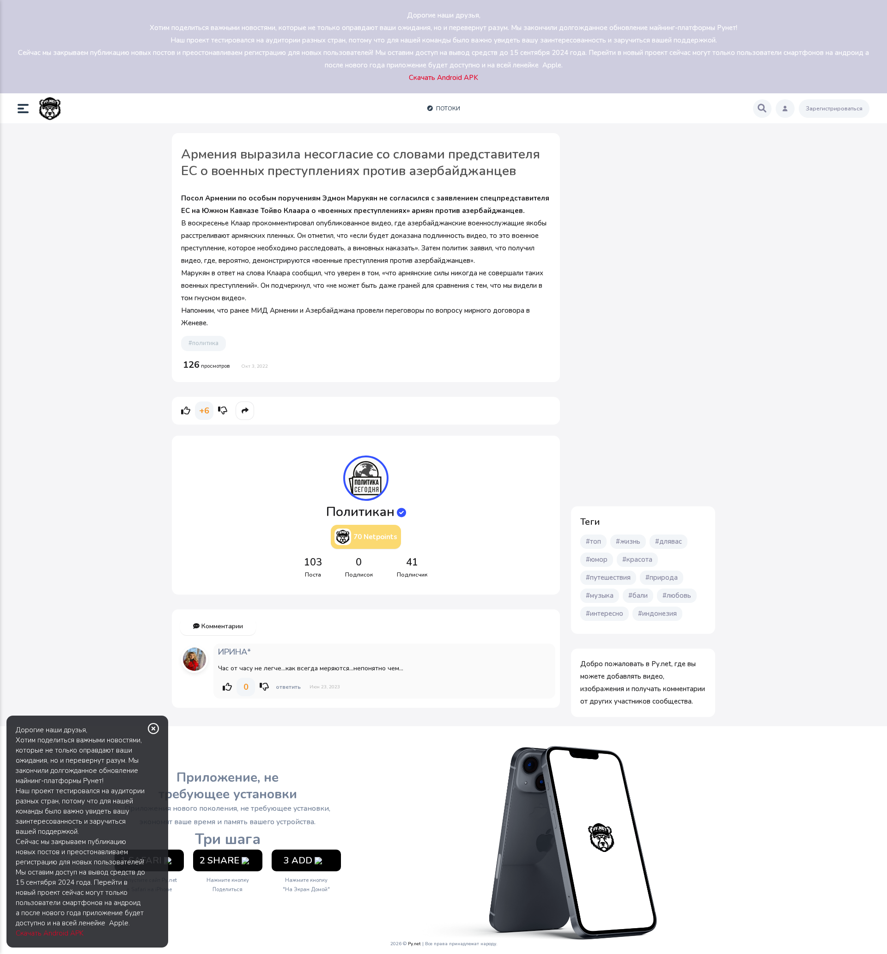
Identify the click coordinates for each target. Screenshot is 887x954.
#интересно (604, 613)
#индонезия (657, 613)
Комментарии (221, 626)
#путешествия (608, 577)
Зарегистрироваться (834, 108)
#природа (661, 577)
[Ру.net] (50, 108)
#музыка (600, 595)
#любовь (676, 595)
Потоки (447, 108)
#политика (203, 343)
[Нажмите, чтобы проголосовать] (185, 410)
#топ (593, 541)
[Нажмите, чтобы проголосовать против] (222, 410)
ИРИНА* (234, 651)
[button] (27, 108)
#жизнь (628, 541)
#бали (638, 595)
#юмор (597, 559)
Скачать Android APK (50, 933)
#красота (637, 559)
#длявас (668, 541)
